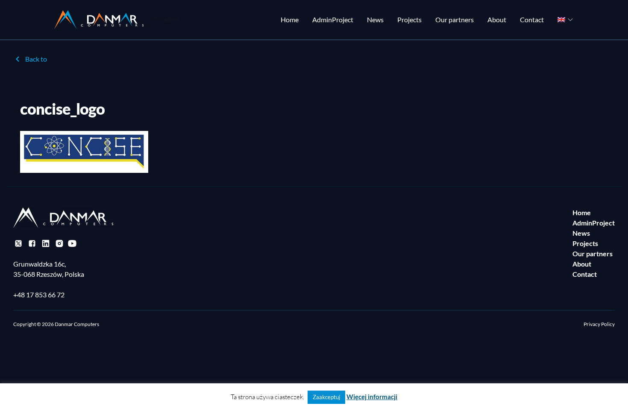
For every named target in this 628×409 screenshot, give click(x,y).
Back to (36, 59)
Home (290, 19)
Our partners (454, 19)
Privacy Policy (599, 324)
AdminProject (332, 19)
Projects (409, 19)
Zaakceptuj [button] (326, 397)
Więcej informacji (371, 396)
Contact (532, 19)
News (375, 19)
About (496, 19)
